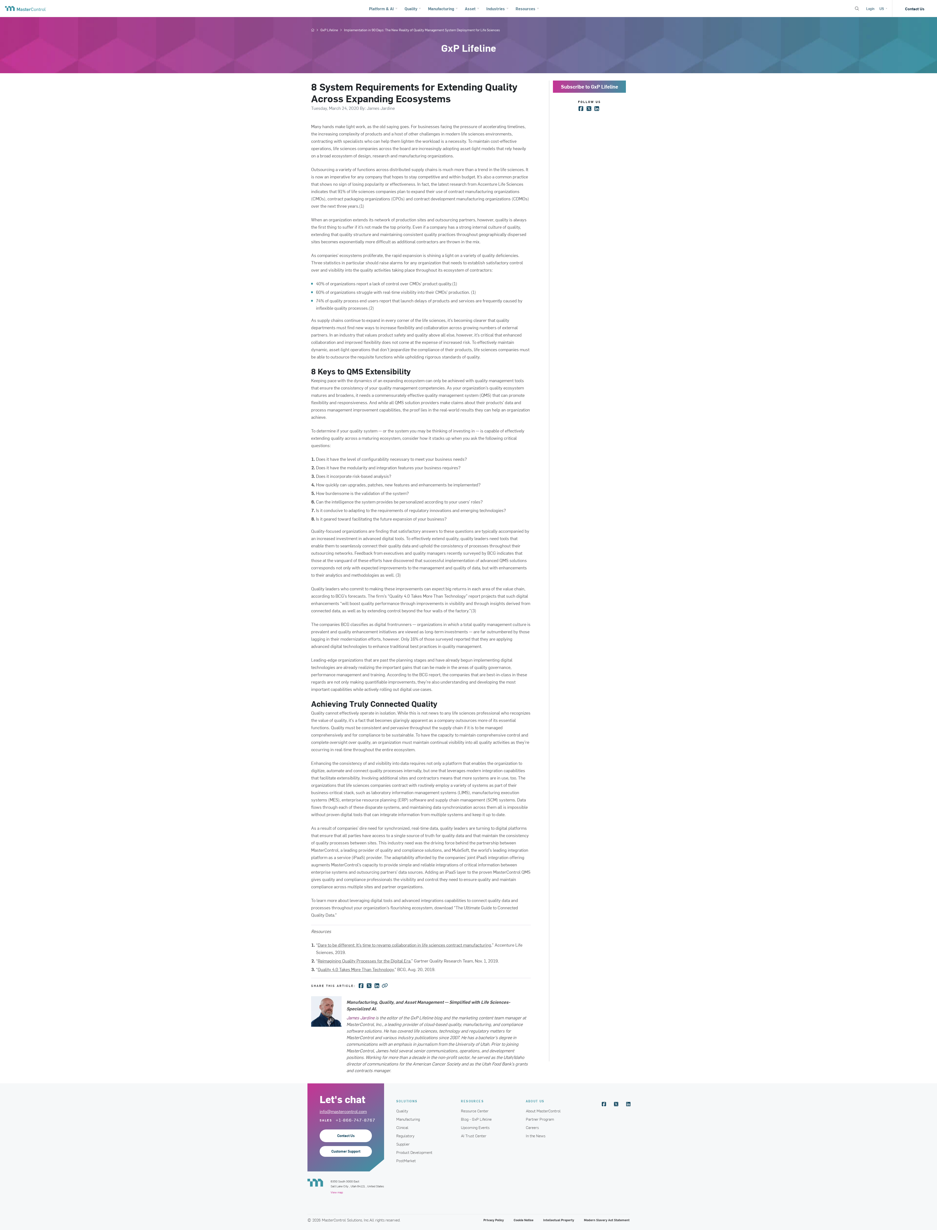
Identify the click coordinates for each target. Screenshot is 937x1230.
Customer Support (345, 1151)
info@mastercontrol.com (343, 1111)
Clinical (402, 1127)
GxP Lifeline (329, 30)
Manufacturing (408, 1119)
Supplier (403, 1144)
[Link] (385, 985)
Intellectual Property (558, 1220)
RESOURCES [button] (472, 1101)
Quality (402, 1110)
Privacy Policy (493, 1220)
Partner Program (540, 1119)
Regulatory (405, 1135)
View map (337, 1192)
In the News (535, 1135)
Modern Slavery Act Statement (607, 1220)
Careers (532, 1127)
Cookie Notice (523, 1220)
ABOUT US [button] (535, 1101)
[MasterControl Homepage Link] (25, 8)
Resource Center (475, 1110)
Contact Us (914, 8)
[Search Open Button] (857, 8)
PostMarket (406, 1160)
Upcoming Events (475, 1127)
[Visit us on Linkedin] (628, 1104)
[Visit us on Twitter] (616, 1104)
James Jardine (360, 1018)
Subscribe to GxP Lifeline (589, 86)
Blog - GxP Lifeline (476, 1119)
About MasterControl (543, 1110)
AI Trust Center (473, 1135)
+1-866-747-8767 (356, 1120)
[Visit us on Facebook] (603, 1104)
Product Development (414, 1152)
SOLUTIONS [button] (407, 1101)
